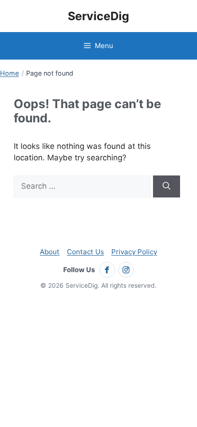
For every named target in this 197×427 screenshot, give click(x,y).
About (50, 251)
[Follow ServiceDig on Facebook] (107, 270)
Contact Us (85, 251)
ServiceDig (98, 16)
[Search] (166, 186)
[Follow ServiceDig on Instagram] (126, 270)
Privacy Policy (134, 251)
